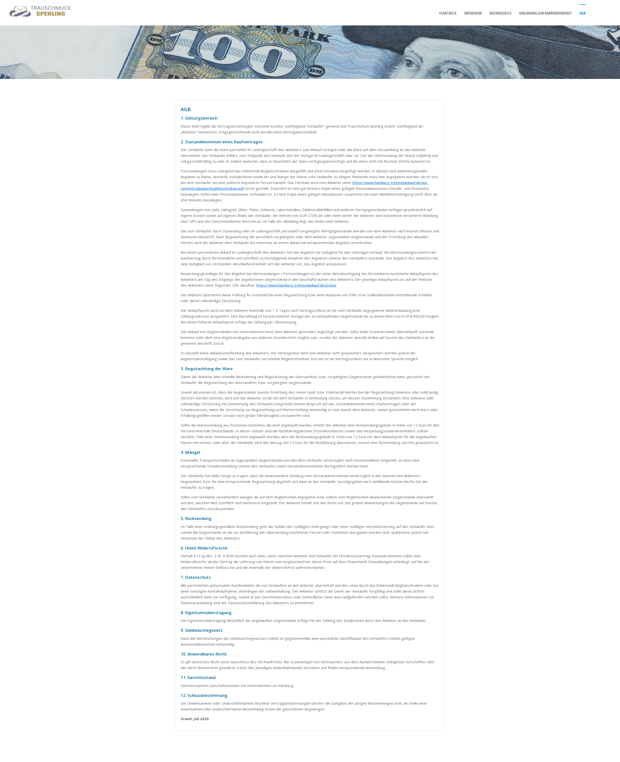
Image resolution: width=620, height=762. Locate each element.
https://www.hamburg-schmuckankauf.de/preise (296, 285)
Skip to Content (24, 11)
